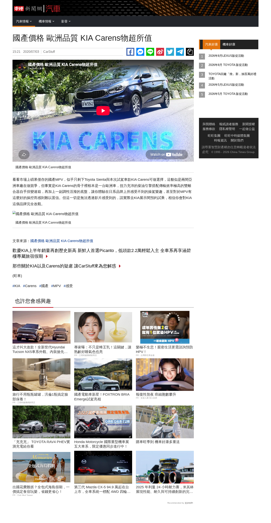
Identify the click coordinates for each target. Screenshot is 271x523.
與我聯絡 (209, 124)
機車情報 (45, 21)
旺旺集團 (214, 135)
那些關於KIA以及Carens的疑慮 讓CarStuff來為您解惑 (64, 265)
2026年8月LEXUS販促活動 (226, 55)
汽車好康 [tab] (211, 44)
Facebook (130, 52)
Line (150, 52)
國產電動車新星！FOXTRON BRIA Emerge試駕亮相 (101, 396)
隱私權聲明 (227, 129)
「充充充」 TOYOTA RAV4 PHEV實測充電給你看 (41, 444)
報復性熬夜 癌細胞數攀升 (156, 394)
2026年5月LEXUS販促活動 (226, 84)
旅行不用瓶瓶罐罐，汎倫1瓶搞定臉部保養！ (40, 396)
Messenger (140, 52)
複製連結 (190, 52)
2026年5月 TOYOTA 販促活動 (228, 93)
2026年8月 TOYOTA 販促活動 (228, 64)
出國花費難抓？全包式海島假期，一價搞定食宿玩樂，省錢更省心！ (41, 489)
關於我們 (237, 140)
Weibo (160, 52)
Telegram (180, 52)
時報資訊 (220, 140)
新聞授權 (248, 124)
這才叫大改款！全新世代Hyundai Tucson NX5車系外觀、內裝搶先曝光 (40, 349)
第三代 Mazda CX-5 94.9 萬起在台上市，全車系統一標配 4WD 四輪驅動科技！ (102, 489)
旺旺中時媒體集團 (237, 135)
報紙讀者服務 (228, 124)
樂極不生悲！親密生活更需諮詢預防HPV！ (164, 349)
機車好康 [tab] (229, 44)
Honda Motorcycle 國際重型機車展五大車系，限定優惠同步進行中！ (101, 444)
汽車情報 (22, 21)
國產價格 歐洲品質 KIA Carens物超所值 (61, 241)
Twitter (170, 52)
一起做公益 (247, 129)
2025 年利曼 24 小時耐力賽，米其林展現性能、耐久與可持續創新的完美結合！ (165, 489)
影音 (64, 21)
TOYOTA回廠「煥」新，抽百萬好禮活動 (232, 76)
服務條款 (209, 129)
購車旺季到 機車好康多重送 (158, 442)
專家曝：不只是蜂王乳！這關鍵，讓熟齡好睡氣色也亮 (102, 349)
